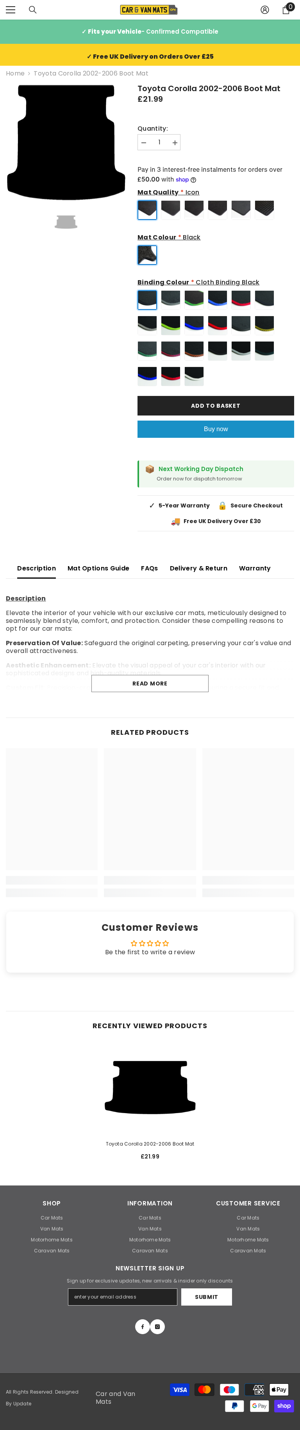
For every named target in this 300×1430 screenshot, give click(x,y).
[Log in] (265, 10)
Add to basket (215, 406)
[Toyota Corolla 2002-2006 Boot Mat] (150, 1087)
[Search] (33, 9)
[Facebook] (142, 1326)
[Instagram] (157, 1326)
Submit (206, 1297)
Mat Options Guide (98, 568)
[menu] (10, 9)
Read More (149, 683)
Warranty (255, 568)
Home (15, 73)
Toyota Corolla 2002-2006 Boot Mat (150, 1143)
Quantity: (153, 129)
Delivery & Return (198, 568)
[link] (52, 880)
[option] (66, 143)
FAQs (149, 568)
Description (36, 568)
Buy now (216, 429)
